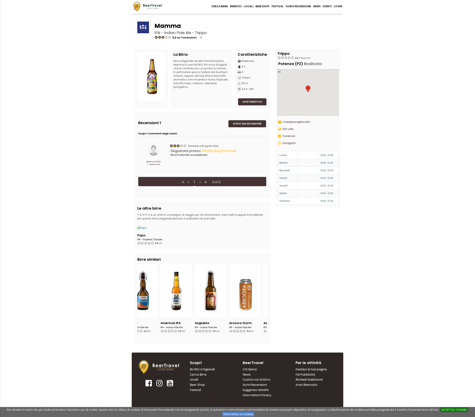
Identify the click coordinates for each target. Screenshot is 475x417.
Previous (133, 300)
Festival (278, 6)
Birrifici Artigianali (202, 369)
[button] (252, 101)
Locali (248, 6)
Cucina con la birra (256, 379)
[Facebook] (148, 384)
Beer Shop (262, 6)
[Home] (159, 367)
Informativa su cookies (238, 414)
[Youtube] (170, 384)
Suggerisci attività (255, 390)
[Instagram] (159, 384)
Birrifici (236, 6)
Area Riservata (306, 385)
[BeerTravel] (148, 6)
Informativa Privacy (257, 395)
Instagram (289, 143)
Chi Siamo (250, 369)
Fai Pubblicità (305, 374)
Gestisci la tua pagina (311, 369)
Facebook (289, 136)
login (338, 6)
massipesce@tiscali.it (296, 122)
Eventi (327, 6)
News (317, 6)
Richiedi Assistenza (309, 379)
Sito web (288, 129)
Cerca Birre (219, 6)
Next (271, 300)
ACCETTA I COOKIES (454, 410)
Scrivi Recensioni (255, 385)
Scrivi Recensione (298, 6)
